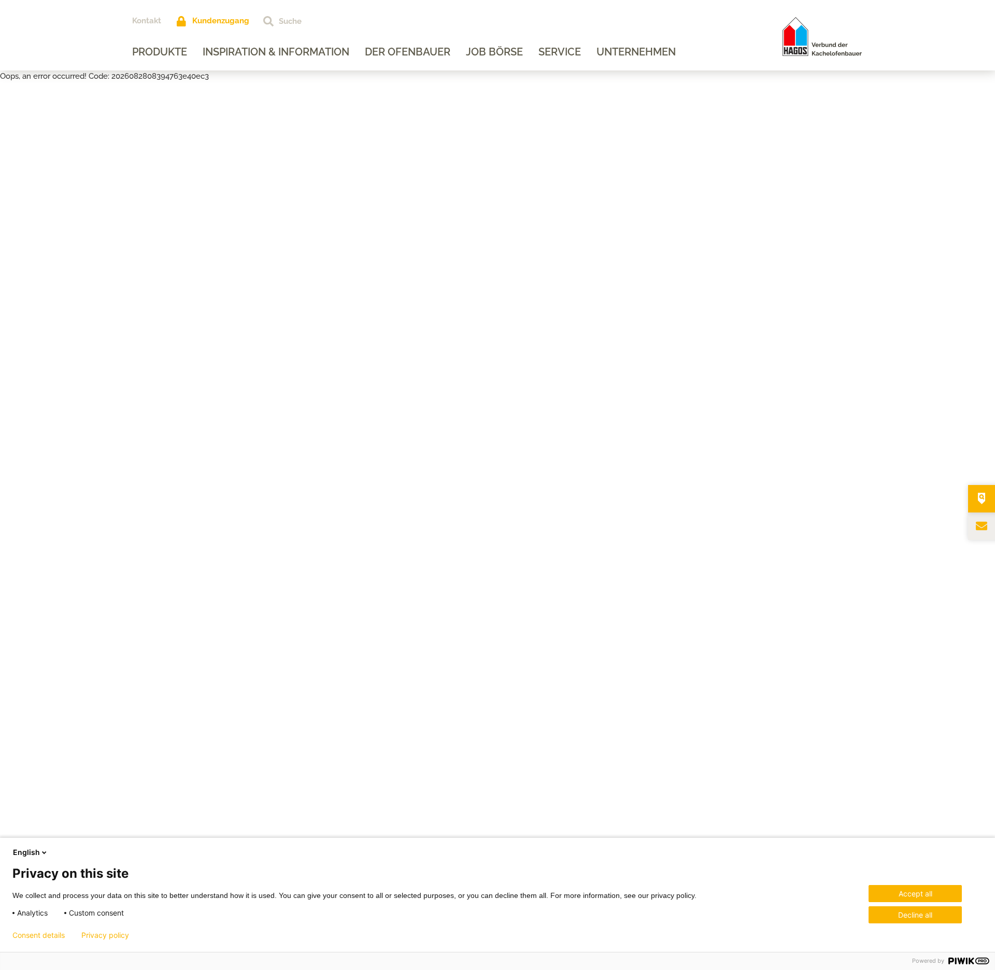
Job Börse (494, 52)
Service (559, 52)
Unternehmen (636, 52)
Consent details (38, 935)
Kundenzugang (220, 20)
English (26, 852)
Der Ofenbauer (407, 52)
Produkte (159, 52)
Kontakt (146, 20)
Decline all (915, 914)
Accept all (915, 893)
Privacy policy (105, 935)
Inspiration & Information (276, 52)
